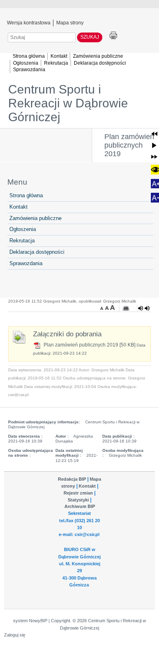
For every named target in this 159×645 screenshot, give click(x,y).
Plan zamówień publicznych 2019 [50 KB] (88, 345)
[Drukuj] (126, 308)
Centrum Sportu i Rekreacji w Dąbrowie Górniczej (68, 103)
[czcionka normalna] (107, 307)
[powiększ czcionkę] (112, 307)
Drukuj (113, 36)
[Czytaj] (144, 308)
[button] (154, 133)
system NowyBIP (30, 620)
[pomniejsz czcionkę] (102, 307)
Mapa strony (70, 22)
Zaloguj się (14, 634)
